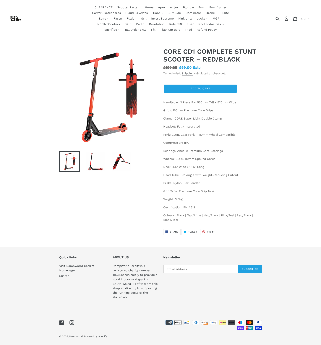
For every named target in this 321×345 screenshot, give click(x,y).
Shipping (187, 73)
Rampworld (76, 336)
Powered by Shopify (95, 336)
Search (64, 276)
